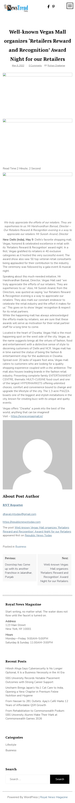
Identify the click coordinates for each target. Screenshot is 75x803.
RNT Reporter (13, 505)
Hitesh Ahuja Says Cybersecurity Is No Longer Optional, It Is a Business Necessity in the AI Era (34, 670)
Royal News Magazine (54, 797)
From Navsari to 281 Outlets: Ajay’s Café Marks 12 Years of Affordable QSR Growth (36, 703)
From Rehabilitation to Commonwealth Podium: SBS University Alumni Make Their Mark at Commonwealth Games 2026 (35, 714)
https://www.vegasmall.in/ (27, 416)
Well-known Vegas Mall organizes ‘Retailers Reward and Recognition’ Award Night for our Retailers (37, 529)
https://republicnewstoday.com (22, 522)
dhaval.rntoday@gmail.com (19, 514)
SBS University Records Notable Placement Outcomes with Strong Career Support (32, 680)
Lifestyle (10, 745)
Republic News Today (38, 535)
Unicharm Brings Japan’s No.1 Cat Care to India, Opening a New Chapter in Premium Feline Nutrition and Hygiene (34, 691)
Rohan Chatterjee (56, 65)
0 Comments (35, 65)
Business (20, 546)
